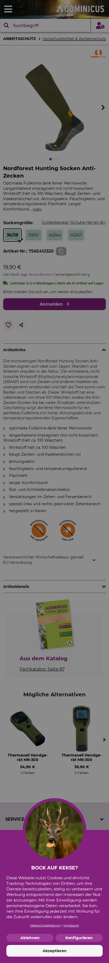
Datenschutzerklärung (45, 925)
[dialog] (54, 481)
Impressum (71, 925)
